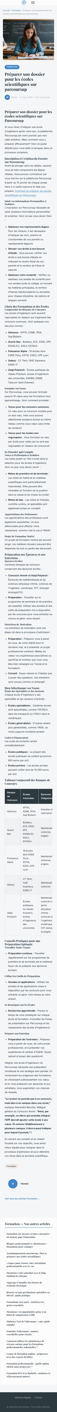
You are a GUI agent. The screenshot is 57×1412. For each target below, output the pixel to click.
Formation (16, 10)
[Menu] (33, 2)
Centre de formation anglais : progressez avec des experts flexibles (27, 1355)
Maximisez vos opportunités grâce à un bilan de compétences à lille (26, 1313)
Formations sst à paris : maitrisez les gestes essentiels (25, 1304)
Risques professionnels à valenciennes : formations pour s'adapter (27, 1245)
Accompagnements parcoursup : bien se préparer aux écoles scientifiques (27, 1255)
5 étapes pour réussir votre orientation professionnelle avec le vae (26, 1265)
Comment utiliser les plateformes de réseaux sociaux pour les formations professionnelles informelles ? (25, 1344)
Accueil (6, 10)
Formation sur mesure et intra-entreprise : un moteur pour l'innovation (28, 1235)
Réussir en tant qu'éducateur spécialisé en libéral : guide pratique (28, 1294)
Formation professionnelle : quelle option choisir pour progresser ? (28, 1365)
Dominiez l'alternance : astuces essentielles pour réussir (22, 1333)
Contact (38, 1397)
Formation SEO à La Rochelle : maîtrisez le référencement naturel (28, 1375)
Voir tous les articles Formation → (22, 1198)
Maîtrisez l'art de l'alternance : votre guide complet (28, 1323)
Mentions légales (23, 1397)
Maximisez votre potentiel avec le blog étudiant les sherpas (26, 1274)
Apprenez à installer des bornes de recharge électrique (24, 1284)
